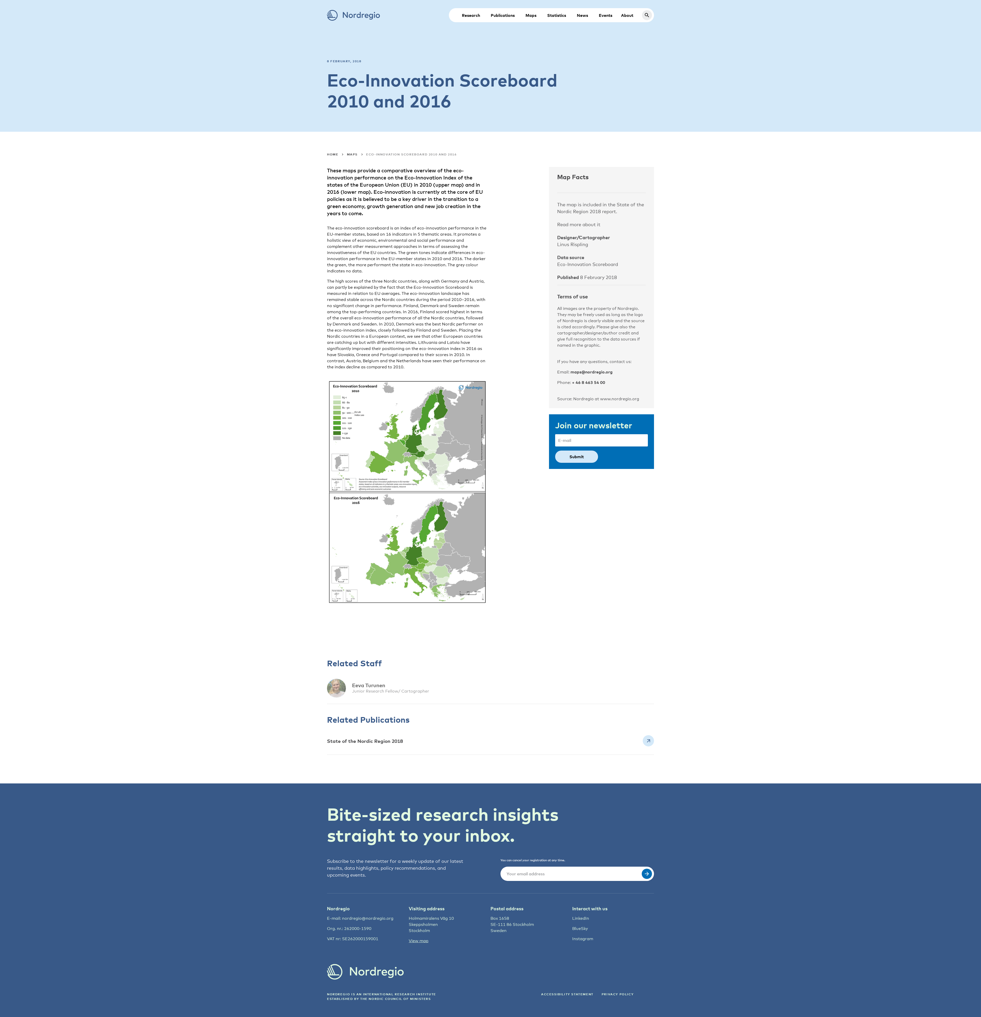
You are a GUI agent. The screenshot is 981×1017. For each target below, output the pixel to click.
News (582, 15)
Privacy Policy (618, 994)
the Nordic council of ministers (395, 999)
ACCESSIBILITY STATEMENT (567, 994)
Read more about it (578, 224)
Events (605, 15)
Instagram (582, 938)
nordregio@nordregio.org (367, 918)
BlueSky (580, 928)
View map (418, 940)
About (627, 15)
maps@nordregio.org (591, 371)
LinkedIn (580, 918)
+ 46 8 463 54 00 (588, 382)
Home (332, 154)
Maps (530, 15)
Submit (576, 456)
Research (471, 15)
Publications (503, 15)
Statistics (556, 15)
